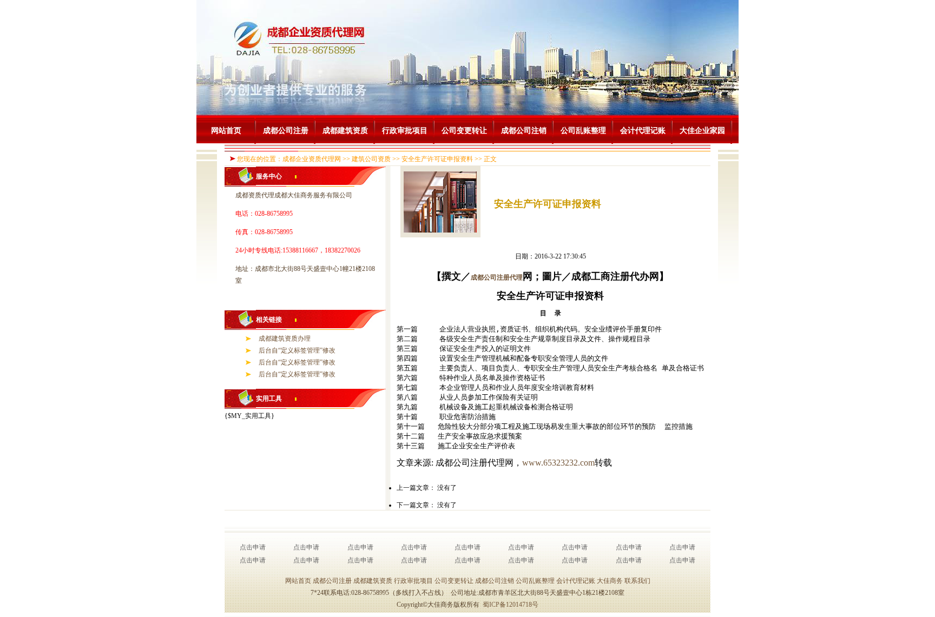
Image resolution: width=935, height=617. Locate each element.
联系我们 (637, 581)
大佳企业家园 (702, 131)
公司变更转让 (464, 131)
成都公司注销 (523, 131)
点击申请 (253, 547)
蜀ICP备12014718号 (510, 604)
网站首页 (226, 131)
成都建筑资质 (345, 131)
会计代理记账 (643, 131)
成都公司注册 (285, 131)
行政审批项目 (404, 131)
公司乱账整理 (583, 131)
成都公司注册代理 (497, 277)
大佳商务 (610, 581)
